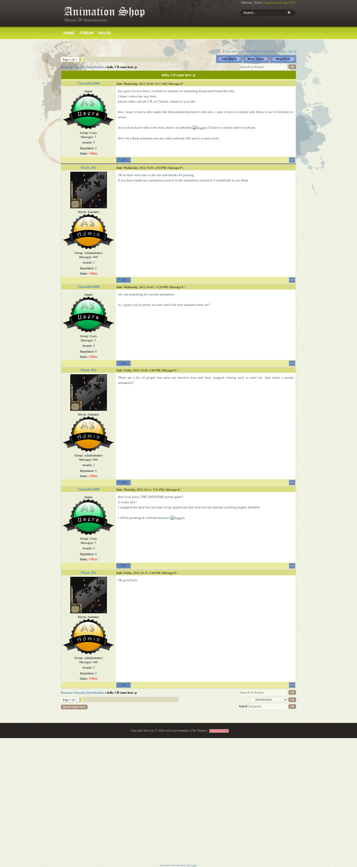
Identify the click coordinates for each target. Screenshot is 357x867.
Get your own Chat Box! (173, 865)
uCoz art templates (177, 730)
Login (284, 2)
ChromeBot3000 (89, 83)
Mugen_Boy (88, 167)
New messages (234, 51)
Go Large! (192, 865)
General (78, 67)
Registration (271, 2)
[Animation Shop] (104, 24)
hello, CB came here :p (122, 67)
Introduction (95, 67)
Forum (65, 67)
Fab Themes (198, 730)
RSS (293, 2)
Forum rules (267, 51)
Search (282, 51)
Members (252, 51)
